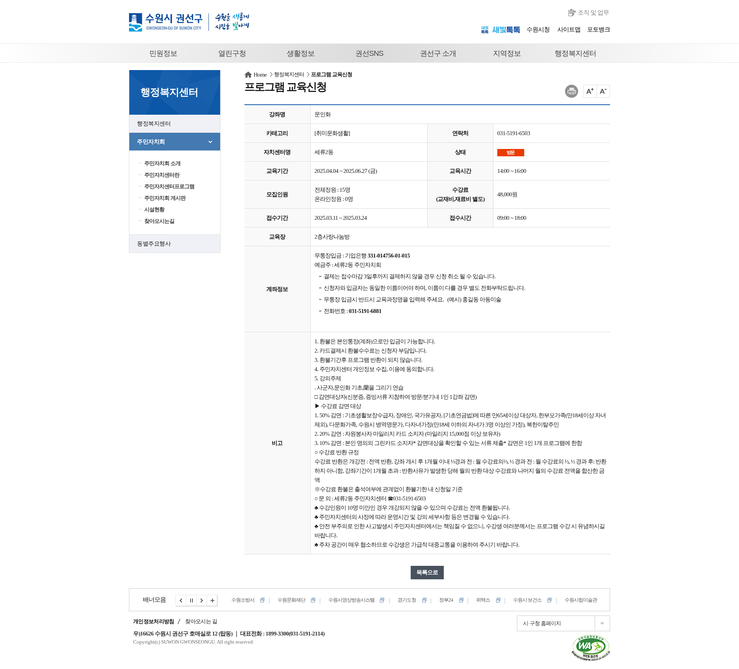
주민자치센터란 (161, 175)
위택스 (437, 600)
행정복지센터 (154, 123)
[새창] (591, 639)
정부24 (400, 600)
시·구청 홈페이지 (542, 623)
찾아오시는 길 (201, 621)
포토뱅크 (598, 29)
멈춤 (191, 600)
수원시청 (538, 29)
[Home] (248, 75)
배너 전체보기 (212, 600)
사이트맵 (568, 29)
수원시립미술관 (534, 600)
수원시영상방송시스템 (305, 600)
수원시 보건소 (481, 600)
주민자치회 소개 (162, 163)
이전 (181, 600)
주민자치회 (151, 142)
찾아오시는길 (159, 221)
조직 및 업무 (593, 12)
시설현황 (154, 209)
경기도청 (360, 600)
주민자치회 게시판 (165, 198)
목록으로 (427, 572)
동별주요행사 (154, 244)
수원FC (581, 600)
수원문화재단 (245, 600)
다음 (202, 600)
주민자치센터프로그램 (169, 186)
